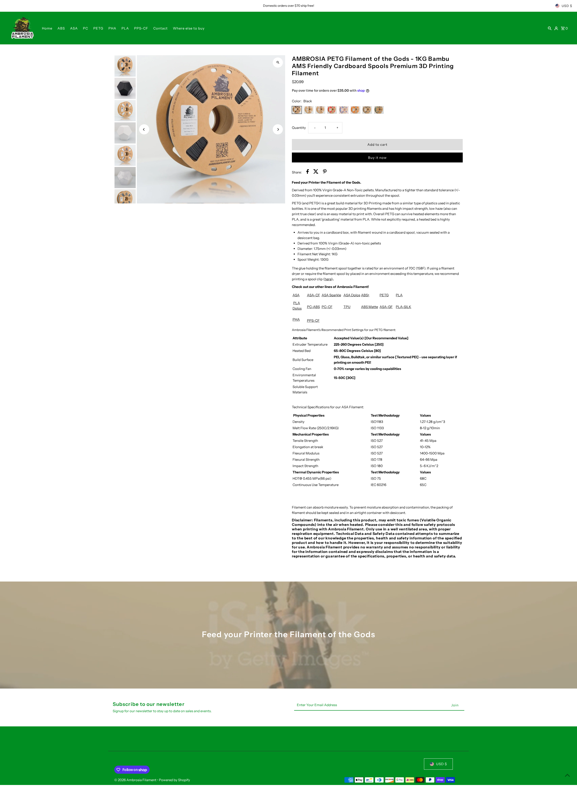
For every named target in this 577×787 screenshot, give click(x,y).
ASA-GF (386, 307)
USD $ (567, 6)
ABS (61, 28)
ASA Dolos (351, 295)
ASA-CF (313, 295)
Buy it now (377, 157)
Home (47, 28)
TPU (346, 307)
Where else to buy (189, 28)
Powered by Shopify (174, 780)
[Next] (278, 129)
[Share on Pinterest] (325, 172)
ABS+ (365, 295)
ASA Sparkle (331, 295)
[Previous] (144, 129)
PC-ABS (313, 307)
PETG (98, 28)
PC (85, 28)
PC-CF (327, 307)
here (328, 279)
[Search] (550, 28)
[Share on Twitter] (315, 172)
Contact (160, 28)
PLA (125, 28)
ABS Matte (369, 307)
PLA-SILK (403, 307)
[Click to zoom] (278, 62)
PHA (112, 28)
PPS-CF (141, 28)
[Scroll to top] (567, 775)
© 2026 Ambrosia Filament (135, 780)
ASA (74, 28)
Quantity (299, 127)
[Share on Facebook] (307, 172)
